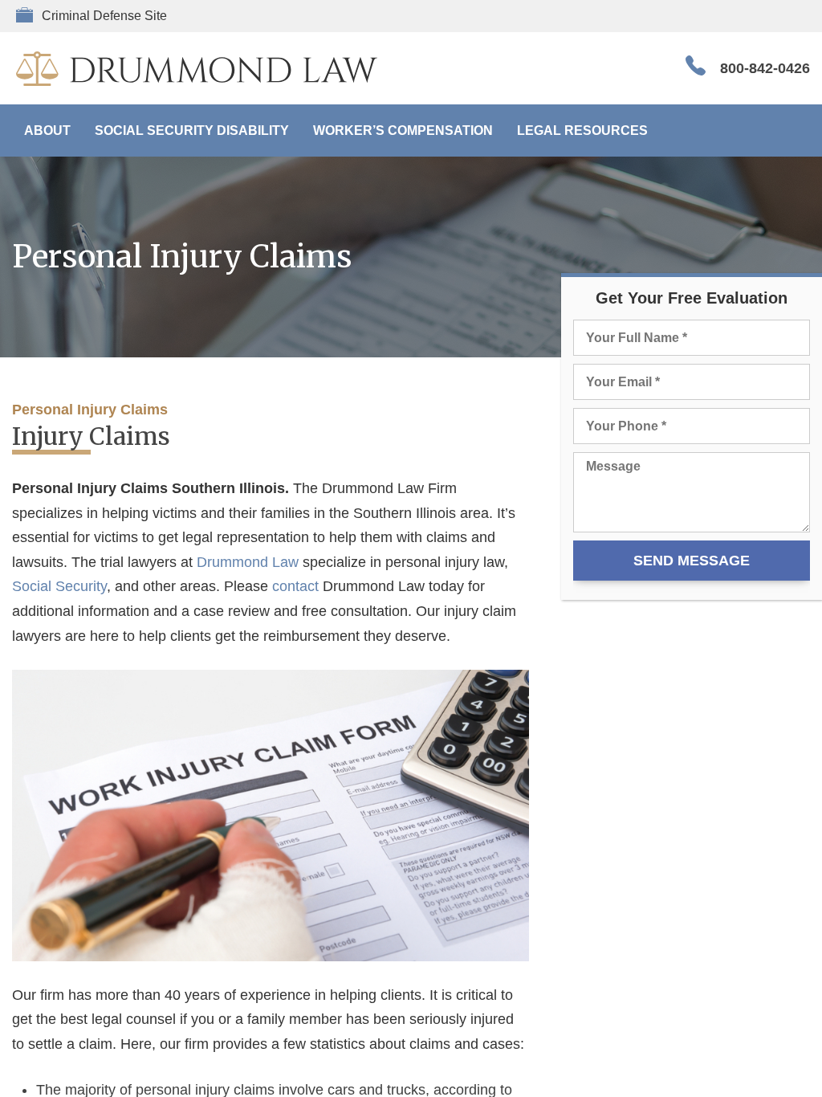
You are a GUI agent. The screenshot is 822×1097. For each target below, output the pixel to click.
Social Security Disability (192, 130)
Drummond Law (248, 562)
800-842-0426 (765, 68)
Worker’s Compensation (403, 130)
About (47, 130)
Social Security (59, 586)
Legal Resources (582, 130)
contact (295, 586)
